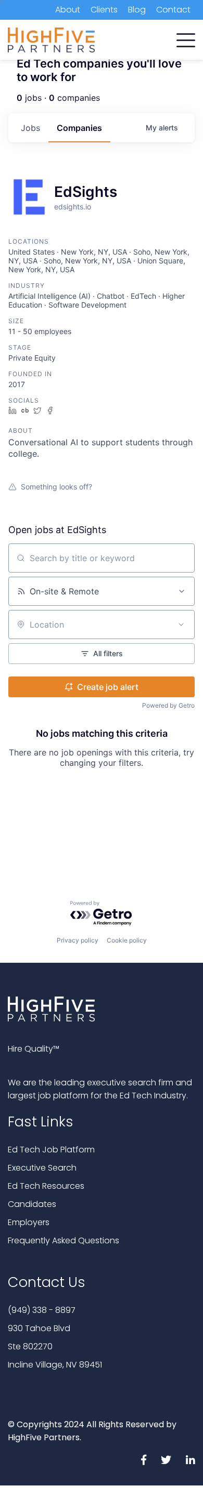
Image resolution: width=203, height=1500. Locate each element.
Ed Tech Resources (46, 1186)
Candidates (32, 1204)
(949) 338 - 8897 (41, 1310)
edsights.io (72, 206)
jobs (30, 128)
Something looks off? (56, 486)
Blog (137, 10)
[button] (185, 38)
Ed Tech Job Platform (51, 1150)
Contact (173, 10)
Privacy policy (77, 940)
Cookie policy (127, 940)
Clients (104, 10)
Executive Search (42, 1168)
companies (79, 128)
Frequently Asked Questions (63, 1240)
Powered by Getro (168, 705)
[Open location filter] (181, 624)
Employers (28, 1222)
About (67, 10)
